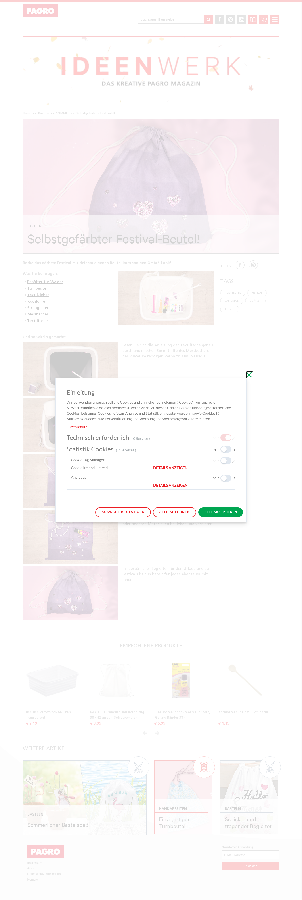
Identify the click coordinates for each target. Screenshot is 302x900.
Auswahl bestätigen (123, 512)
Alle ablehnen (174, 512)
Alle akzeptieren (220, 512)
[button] (194, 467)
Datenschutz (77, 427)
